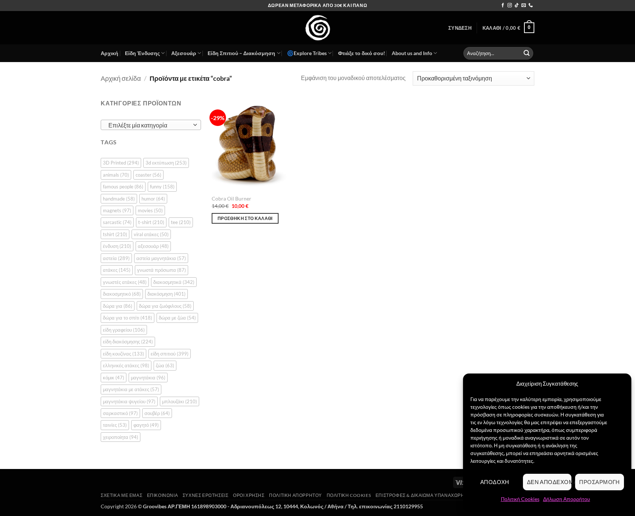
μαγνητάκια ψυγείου (129, 401)
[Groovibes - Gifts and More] (317, 27)
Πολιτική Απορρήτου (295, 495)
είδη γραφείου (124, 330)
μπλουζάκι (179, 401)
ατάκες (116, 270)
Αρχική (109, 53)
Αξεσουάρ (183, 53)
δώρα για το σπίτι (127, 318)
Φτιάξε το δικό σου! (361, 53)
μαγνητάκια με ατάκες (131, 389)
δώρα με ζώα (177, 318)
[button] (459, 28)
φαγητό (146, 425)
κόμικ (113, 377)
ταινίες (115, 425)
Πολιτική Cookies (520, 499)
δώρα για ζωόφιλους (165, 306)
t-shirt (151, 222)
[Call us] (530, 5)
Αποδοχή (494, 482)
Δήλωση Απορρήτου (566, 499)
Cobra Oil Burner (231, 198)
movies (150, 210)
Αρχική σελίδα (121, 78)
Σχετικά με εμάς (121, 495)
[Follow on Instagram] (509, 5)
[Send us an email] (523, 5)
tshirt (115, 234)
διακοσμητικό (122, 294)
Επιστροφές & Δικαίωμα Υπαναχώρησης (425, 495)
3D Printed (121, 163)
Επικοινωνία (162, 495)
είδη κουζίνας (123, 354)
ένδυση (117, 246)
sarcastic (117, 222)
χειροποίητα (120, 437)
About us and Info (412, 53)
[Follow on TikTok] (516, 5)
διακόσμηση (166, 294)
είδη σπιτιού (170, 354)
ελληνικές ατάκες (126, 365)
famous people (123, 187)
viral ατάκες (151, 234)
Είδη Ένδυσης (142, 53)
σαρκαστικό (120, 413)
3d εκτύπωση (166, 163)
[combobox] (151, 125)
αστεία (116, 258)
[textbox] (149, 125)
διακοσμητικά (173, 282)
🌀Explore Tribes (307, 53)
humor (153, 199)
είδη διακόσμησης (128, 341)
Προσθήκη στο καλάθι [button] (245, 218)
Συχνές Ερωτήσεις (206, 495)
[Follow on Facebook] (503, 5)
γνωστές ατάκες (125, 282)
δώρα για (117, 306)
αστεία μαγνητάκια (161, 258)
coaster (148, 175)
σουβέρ (157, 413)
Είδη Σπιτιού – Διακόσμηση (241, 53)
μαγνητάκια (148, 377)
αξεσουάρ (153, 246)
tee (181, 222)
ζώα (165, 365)
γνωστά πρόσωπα (161, 270)
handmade (119, 199)
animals (116, 175)
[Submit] (526, 53)
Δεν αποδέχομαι (549, 482)
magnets (117, 210)
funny (162, 187)
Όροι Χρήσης (249, 495)
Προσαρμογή (599, 482)
